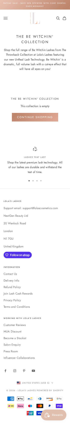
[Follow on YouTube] (33, 371)
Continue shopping (35, 117)
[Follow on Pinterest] (24, 371)
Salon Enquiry (12, 345)
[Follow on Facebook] (5, 371)
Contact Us (10, 274)
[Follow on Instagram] (15, 371)
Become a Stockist (15, 338)
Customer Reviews (15, 325)
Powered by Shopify (50, 390)
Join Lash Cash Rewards (18, 293)
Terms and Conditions (17, 307)
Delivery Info (11, 280)
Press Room (11, 351)
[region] (35, 161)
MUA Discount (12, 331)
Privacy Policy (12, 300)
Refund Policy (12, 287)
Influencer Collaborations (19, 358)
